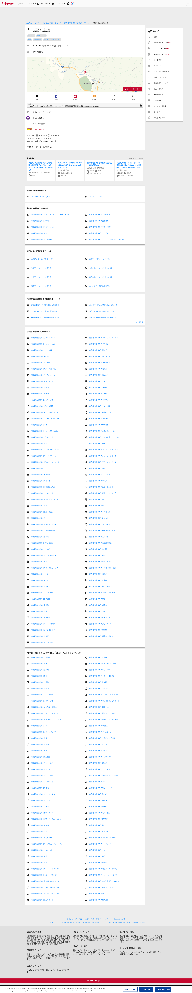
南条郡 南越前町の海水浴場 (98, 726)
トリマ (99, 952)
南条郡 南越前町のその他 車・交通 (43, 555)
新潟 (58, 938)
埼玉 (40, 938)
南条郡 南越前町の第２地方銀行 (100, 586)
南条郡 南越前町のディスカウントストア (45, 462)
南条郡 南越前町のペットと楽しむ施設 (44, 431)
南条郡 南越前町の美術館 (98, 806)
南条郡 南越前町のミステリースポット (44, 713)
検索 (28, 954)
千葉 (44, 938)
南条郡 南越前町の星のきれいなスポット (103, 713)
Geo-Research (155, 940)
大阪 (59, 940)
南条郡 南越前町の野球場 (40, 788)
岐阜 (39, 940)
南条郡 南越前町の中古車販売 (41, 549)
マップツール (44, 954)
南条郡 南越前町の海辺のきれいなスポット (104, 701)
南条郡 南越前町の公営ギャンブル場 (102, 738)
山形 (64, 936)
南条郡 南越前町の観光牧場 (40, 757)
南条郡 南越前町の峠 (96, 825)
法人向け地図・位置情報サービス (131, 936)
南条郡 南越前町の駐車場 (40, 537)
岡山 (46, 942)
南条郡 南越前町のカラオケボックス (102, 431)
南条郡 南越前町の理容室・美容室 (101, 636)
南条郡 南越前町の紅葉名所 (98, 831)
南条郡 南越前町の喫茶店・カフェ (101, 350)
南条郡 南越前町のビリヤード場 (42, 782)
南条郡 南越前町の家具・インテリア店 (102, 493)
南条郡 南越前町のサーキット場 (100, 844)
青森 (48, 936)
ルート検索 (35, 954)
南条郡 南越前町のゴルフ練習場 (42, 406)
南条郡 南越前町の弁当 (97, 499)
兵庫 (67, 940)
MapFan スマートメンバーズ (130, 952)
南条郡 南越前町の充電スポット (100, 537)
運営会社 (70, 919)
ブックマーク (56, 958)
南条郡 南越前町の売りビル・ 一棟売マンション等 (106, 239)
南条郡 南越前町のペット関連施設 (43, 624)
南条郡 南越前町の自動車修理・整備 (102, 530)
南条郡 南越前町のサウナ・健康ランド (44, 412)
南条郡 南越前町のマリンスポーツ (43, 850)
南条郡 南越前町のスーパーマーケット (44, 456)
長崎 (39, 944)
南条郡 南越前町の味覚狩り (98, 418)
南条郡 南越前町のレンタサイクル (43, 794)
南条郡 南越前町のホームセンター (43, 493)
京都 (63, 940)
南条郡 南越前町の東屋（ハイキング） (102, 887)
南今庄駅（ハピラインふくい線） (101, 277)
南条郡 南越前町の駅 (38, 518)
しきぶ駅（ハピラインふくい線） (101, 268)
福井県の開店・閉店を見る (40, 197)
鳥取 (38, 942)
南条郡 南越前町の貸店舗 (40, 221)
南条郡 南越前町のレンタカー (99, 518)
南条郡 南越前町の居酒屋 (98, 369)
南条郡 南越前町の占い (97, 850)
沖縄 (60, 944)
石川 (66, 938)
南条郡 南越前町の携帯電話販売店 (43, 487)
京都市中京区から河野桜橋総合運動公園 (45, 305)
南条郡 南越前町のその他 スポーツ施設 (103, 719)
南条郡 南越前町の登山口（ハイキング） (45, 869)
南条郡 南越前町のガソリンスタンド (43, 524)
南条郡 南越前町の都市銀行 (98, 580)
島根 (42, 942)
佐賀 (35, 944)
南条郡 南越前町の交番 (97, 599)
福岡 (31, 944)
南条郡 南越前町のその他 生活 (42, 642)
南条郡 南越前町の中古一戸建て (100, 227)
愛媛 (66, 942)
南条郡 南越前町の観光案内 (98, 819)
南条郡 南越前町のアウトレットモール (102, 462)
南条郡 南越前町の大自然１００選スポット (46, 707)
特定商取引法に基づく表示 (71, 922)
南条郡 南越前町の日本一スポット (101, 707)
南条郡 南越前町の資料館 (98, 794)
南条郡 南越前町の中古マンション (43, 227)
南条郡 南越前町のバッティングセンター (103, 775)
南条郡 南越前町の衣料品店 (40, 474)
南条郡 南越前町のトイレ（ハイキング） (103, 875)
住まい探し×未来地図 (57, 954)
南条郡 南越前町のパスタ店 (98, 344)
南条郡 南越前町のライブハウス (100, 757)
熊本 (43, 944)
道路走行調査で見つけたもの (96, 938)
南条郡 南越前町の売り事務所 (41, 239)
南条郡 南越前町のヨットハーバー (101, 788)
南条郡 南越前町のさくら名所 (41, 838)
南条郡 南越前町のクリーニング (100, 624)
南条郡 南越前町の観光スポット (42, 381)
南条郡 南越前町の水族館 (98, 394)
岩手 (52, 936)
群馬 (36, 938)
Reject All (146, 989)
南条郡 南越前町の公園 (97, 381)
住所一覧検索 (55, 956)
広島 (50, 942)
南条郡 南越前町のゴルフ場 (98, 400)
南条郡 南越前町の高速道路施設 (100, 543)
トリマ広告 (145, 940)
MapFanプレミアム (80, 950)
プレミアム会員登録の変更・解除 (118, 922)
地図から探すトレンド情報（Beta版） (97, 936)
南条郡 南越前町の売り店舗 (98, 233)
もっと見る (139, 322)
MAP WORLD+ (135, 940)
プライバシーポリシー (104, 919)
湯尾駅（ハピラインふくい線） (42, 268)
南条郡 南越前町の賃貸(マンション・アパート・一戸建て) (51, 214)
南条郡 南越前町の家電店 (98, 481)
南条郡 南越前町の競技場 (98, 763)
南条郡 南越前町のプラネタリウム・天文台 (46, 819)
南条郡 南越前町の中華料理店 (99, 362)
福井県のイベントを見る (98, 197)
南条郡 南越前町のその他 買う (100, 512)
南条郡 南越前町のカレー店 (40, 362)
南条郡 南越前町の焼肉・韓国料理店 (43, 369)
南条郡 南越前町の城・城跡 (40, 800)
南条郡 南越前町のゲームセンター (43, 437)
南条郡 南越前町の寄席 (39, 738)
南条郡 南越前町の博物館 (40, 806)
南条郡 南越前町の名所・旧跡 (99, 813)
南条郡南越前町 (37, 39)
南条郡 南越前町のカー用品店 (99, 524)
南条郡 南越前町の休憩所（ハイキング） (45, 887)
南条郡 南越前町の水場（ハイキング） (44, 875)
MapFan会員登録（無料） (36, 970)
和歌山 (33, 942)
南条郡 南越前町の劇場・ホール (42, 813)
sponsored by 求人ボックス (136, 158)
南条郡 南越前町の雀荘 (39, 856)
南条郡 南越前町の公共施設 (40, 599)
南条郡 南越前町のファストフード (43, 338)
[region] (85, 74)
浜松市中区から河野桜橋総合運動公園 (102, 317)
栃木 (32, 938)
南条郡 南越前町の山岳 (97, 893)
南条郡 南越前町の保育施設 (98, 605)
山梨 (31, 940)
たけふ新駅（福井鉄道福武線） (100, 286)
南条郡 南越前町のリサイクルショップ (44, 499)
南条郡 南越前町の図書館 (40, 605)
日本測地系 (55, 135)
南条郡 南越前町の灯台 (39, 831)
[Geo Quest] (72, 3)
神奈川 (53, 938)
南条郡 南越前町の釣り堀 (98, 744)
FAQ (92, 919)
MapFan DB (154, 938)
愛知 (47, 940)
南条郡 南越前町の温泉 (39, 443)
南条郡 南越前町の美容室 (98, 630)
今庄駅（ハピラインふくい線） (42, 277)
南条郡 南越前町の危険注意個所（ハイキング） (105, 881)
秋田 (60, 936)
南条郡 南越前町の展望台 (98, 862)
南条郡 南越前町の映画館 (98, 387)
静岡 (43, 940)
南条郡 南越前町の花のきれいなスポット (103, 838)
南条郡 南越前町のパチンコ (98, 750)
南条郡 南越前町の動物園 (40, 394)
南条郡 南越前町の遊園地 (40, 387)
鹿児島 (56, 944)
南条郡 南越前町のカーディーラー (43, 530)
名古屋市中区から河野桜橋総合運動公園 (103, 305)
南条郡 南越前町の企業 (97, 611)
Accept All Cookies (163, 989)
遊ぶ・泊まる (31, 35)
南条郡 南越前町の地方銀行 (40, 586)
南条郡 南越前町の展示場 (98, 800)
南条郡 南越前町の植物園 (40, 744)
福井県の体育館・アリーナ (52, 23)
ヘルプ (86, 919)
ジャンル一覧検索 (44, 958)
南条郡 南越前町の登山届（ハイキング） (45, 893)
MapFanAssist (81, 952)
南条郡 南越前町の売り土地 (40, 233)
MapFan (29, 23)
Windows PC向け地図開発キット (137, 938)
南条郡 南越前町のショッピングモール (102, 456)
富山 (62, 938)
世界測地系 (43, 135)
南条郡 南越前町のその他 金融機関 (102, 593)
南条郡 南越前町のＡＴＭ (40, 580)
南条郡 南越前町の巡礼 (39, 425)
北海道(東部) (31, 936)
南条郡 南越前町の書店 (97, 505)
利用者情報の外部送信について (94, 922)
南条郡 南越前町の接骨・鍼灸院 (100, 561)
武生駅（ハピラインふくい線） (42, 286)
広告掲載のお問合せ (139, 922)
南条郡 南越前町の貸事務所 (98, 221)
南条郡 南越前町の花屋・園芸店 (42, 512)
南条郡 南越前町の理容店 (40, 636)
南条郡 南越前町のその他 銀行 (42, 593)
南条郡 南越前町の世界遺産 (98, 425)
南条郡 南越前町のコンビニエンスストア (103, 450)
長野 (35, 940)
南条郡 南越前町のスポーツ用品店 (101, 487)
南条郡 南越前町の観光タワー (99, 856)
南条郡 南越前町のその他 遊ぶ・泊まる (45, 450)
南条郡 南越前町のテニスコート (42, 775)
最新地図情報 (78, 936)
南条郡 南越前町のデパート (40, 468)
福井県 (37, 23)
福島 (68, 936)
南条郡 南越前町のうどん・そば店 (43, 344)
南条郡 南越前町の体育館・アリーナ (77, 23)
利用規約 (78, 919)
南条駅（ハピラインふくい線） (100, 259)
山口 (54, 942)
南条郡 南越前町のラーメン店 (41, 350)
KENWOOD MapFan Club (129, 954)
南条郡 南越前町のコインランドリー (43, 630)
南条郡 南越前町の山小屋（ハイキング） (103, 869)
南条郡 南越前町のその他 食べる (43, 375)
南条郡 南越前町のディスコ (40, 750)
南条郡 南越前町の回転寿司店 (99, 356)
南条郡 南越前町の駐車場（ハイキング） (45, 881)
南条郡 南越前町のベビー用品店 (42, 481)
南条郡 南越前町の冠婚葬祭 (40, 617)
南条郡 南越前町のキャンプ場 (99, 406)
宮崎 (51, 944)
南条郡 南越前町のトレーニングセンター (45, 418)
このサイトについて (53, 922)
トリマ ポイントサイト (99, 954)
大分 (47, 944)
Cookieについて (119, 919)
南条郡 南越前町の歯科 (39, 561)
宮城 (56, 936)
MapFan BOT (91, 952)
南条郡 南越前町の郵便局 (98, 574)
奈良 (28, 942)
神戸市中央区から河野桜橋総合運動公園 (45, 317)
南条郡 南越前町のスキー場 (40, 769)
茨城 (28, 938)
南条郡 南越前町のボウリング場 (42, 400)
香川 (62, 942)
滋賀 (55, 940)
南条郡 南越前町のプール (98, 782)
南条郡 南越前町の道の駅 (98, 549)
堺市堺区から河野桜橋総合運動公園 (101, 311)
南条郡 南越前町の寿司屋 (40, 356)
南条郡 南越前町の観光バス (40, 825)
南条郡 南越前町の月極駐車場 (99, 214)
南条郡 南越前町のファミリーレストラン (103, 338)
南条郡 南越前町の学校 (39, 611)
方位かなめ (106, 952)
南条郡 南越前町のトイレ (40, 574)
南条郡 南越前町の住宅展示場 (99, 617)
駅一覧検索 (33, 958)
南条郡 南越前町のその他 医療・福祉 (102, 568)
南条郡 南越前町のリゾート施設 (42, 763)
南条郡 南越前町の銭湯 (97, 443)
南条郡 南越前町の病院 (97, 555)
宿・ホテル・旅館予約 (104, 940)
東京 (48, 938)
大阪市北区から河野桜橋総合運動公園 (44, 311)
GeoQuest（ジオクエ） (81, 954)
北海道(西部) (41, 936)
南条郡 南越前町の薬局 (97, 468)
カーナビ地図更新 (90, 940)
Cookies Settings (130, 989)
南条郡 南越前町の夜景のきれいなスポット (46, 719)
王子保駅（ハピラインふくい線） (52, 39)
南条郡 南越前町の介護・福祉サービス (44, 568)
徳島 (58, 942)
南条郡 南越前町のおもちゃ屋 (99, 474)
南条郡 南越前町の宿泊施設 (98, 375)
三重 (51, 940)
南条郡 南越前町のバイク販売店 (42, 543)
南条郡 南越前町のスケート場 (99, 769)
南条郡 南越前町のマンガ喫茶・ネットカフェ (105, 437)
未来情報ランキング (43, 956)
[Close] (188, 988)
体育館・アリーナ (41, 35)
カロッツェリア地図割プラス (151, 952)
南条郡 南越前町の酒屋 (39, 505)
